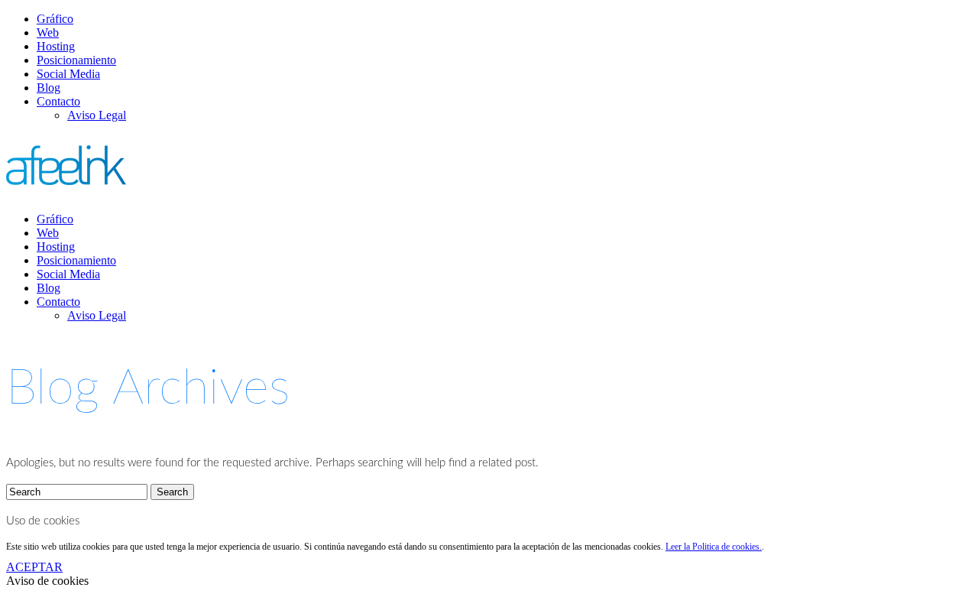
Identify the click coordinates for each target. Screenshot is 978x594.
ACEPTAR (34, 566)
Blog (48, 87)
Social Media (68, 73)
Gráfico (55, 18)
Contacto (58, 101)
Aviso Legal (96, 115)
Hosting (56, 46)
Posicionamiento (76, 60)
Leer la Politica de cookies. (713, 546)
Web (48, 32)
